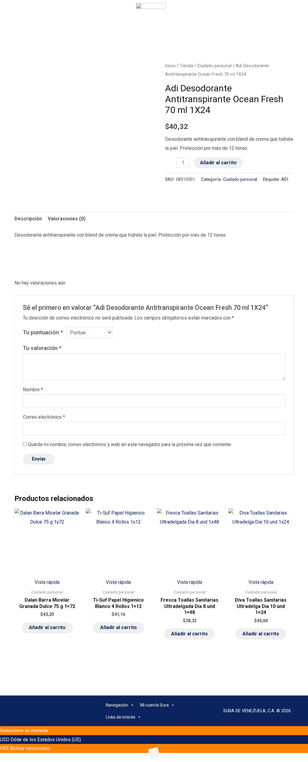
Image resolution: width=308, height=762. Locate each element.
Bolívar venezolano (30, 748)
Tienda (186, 65)
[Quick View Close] (2, 757)
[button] (63, 8)
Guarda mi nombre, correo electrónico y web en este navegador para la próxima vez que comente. (130, 444)
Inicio (170, 65)
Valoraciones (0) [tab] (66, 219)
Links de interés (120, 717)
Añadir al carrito (218, 162)
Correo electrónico (44, 417)
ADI (284, 179)
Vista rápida (47, 582)
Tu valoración (42, 348)
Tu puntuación (43, 332)
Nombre (33, 389)
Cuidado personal (214, 65)
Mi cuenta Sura (154, 705)
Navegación (117, 705)
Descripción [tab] (28, 219)
